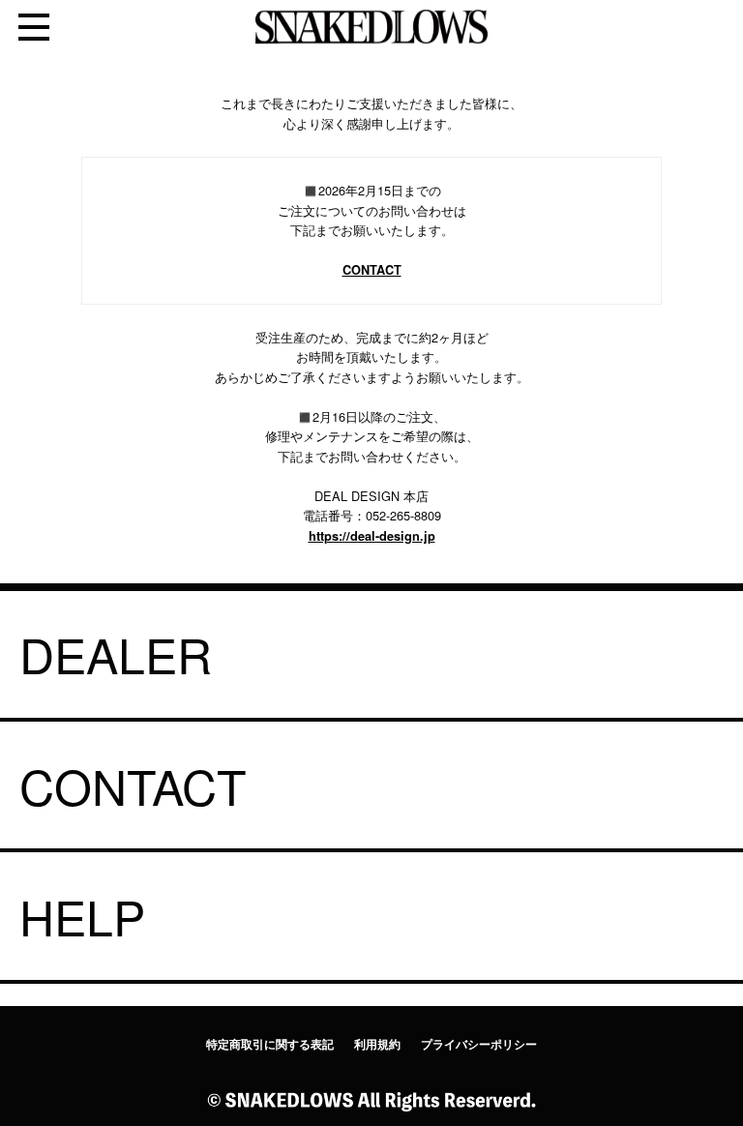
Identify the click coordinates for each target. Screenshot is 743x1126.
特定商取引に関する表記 (270, 1044)
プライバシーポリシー (479, 1044)
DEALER (115, 653)
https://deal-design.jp (372, 536)
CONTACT (371, 270)
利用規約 (377, 1044)
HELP (82, 915)
